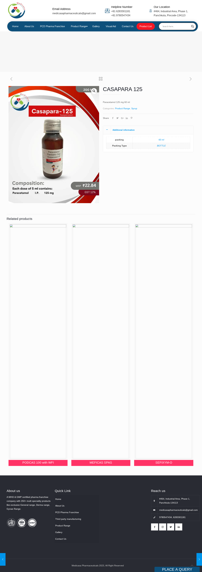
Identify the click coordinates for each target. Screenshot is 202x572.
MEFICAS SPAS (101, 462)
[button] (94, 91)
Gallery (58, 532)
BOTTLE (161, 145)
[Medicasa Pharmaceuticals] (24, 10)
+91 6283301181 (120, 11)
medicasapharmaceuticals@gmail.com (74, 13)
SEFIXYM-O (163, 462)
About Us (59, 505)
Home (58, 499)
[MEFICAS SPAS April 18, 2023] (3, 559)
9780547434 (165, 517)
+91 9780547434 (120, 15)
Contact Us (60, 539)
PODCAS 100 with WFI (38, 462)
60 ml (161, 139)
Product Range (122, 108)
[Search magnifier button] (192, 26)
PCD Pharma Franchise (67, 512)
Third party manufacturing (68, 519)
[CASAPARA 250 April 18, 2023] (199, 559)
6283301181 (179, 517)
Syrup (134, 108)
